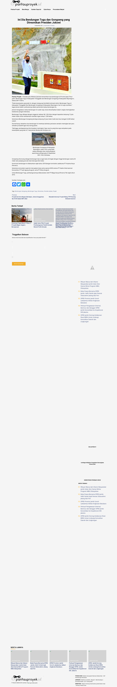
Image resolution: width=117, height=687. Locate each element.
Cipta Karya (47, 9)
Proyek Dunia (59, 220)
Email (46, 244)
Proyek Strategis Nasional (40, 220)
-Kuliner (94, 683)
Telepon (83, 683)
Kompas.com (47, 130)
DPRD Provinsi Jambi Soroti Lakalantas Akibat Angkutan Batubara (90, 300)
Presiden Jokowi (48, 191)
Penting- (87, 683)
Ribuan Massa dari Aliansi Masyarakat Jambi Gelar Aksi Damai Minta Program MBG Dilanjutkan (90, 285)
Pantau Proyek (15, 9)
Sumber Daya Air (36, 9)
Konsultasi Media (79, 681)
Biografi (93, 680)
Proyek (55, 191)
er (102, 683)
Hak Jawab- (89, 676)
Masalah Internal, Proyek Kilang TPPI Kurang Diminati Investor (62, 197)
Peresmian (40, 191)
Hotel (91, 683)
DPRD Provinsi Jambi (35, 660)
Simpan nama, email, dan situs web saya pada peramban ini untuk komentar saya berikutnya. (36, 258)
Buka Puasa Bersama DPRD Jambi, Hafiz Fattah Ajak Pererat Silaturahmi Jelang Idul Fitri (91, 293)
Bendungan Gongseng (21, 191)
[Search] (105, 9)
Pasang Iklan (90, 681)
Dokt (100, 683)
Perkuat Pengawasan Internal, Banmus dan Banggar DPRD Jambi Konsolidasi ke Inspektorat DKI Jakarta (92, 309)
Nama (13, 244)
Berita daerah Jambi (16, 660)
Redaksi (84, 676)
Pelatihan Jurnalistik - (86, 680)
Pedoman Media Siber (97, 676)
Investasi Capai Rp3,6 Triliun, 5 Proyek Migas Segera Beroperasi (21, 225)
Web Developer (99, 680)
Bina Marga (25, 9)
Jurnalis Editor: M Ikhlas (48, 25)
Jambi (97, 683)
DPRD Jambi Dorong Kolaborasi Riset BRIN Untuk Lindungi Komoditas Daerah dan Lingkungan (91, 318)
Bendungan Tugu (32, 191)
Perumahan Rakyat (58, 9)
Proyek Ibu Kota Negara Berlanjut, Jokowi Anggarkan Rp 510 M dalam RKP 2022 (28, 197)
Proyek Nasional (43, 17)
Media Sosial (83, 685)
